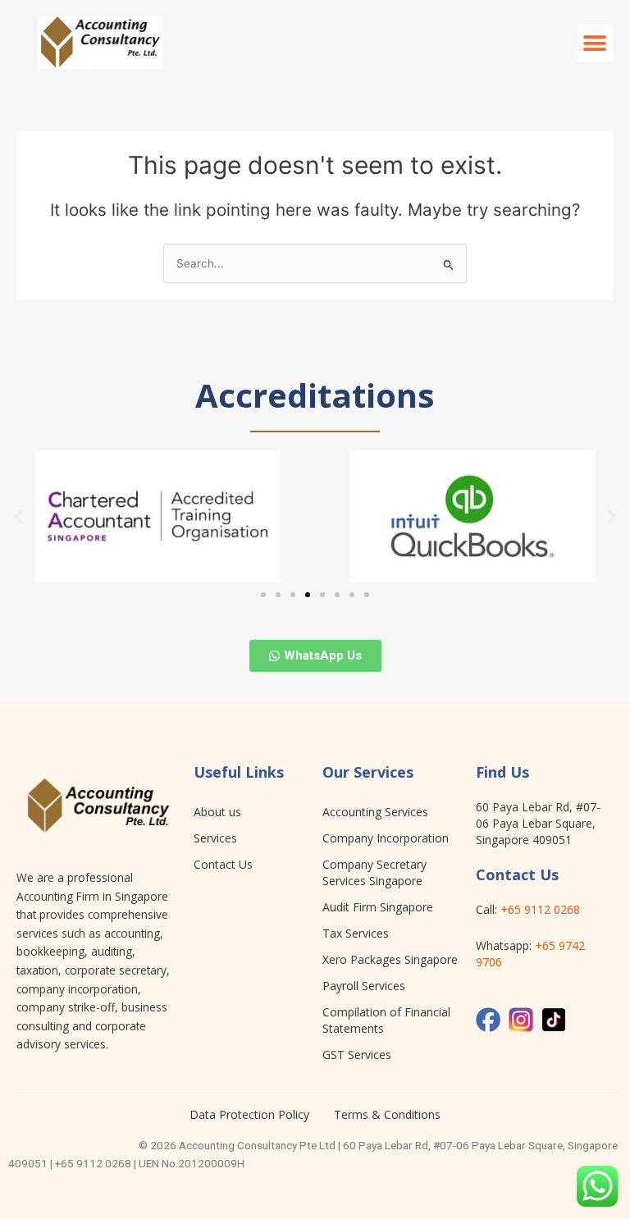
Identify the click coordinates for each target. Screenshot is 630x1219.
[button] (595, 43)
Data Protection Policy (249, 1114)
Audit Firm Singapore (377, 907)
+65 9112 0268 (540, 909)
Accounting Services (375, 812)
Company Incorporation (385, 838)
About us (217, 812)
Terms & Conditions (387, 1114)
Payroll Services (363, 985)
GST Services (356, 1054)
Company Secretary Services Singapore (374, 872)
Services (215, 838)
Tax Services (355, 933)
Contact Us (223, 864)
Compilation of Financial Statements (386, 1020)
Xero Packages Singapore (390, 959)
